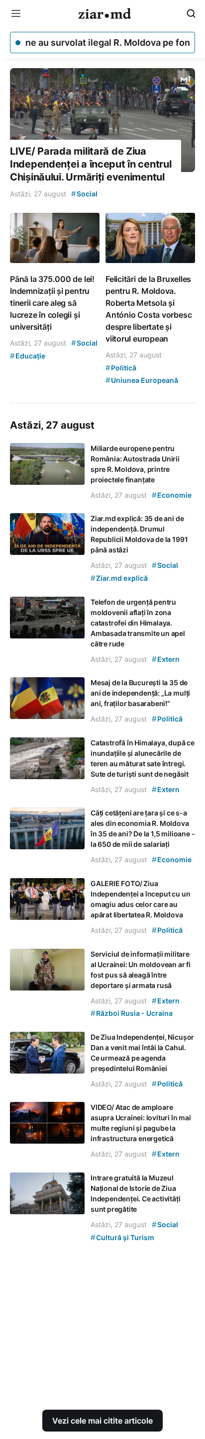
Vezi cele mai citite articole (102, 1421)
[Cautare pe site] (191, 13)
